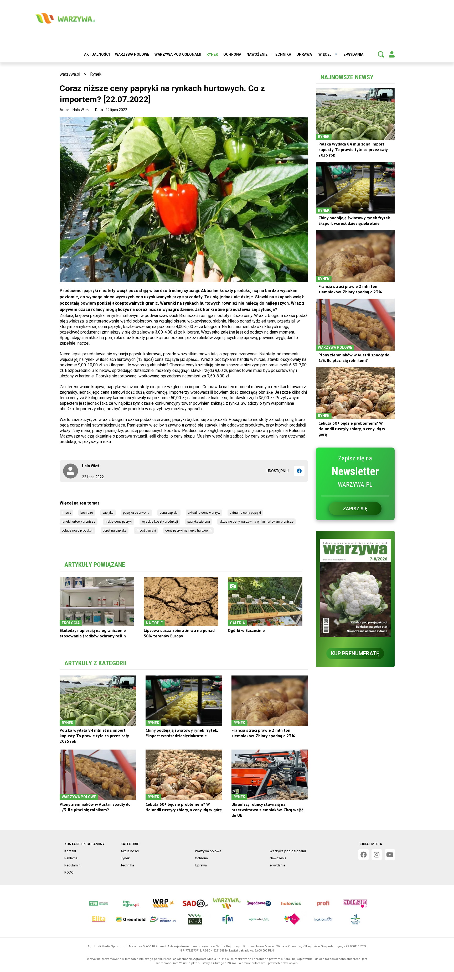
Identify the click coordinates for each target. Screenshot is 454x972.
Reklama (71, 858)
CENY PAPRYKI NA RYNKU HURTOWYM (188, 530)
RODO (69, 872)
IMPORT (66, 512)
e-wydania (353, 54)
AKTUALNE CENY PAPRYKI (245, 512)
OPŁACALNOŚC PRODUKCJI (77, 530)
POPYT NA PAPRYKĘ (114, 530)
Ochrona (232, 54)
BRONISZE (86, 512)
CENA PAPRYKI (168, 512)
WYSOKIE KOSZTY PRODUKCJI (160, 521)
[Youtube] (390, 854)
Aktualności (97, 54)
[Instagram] (377, 854)
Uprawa (304, 54)
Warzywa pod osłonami (177, 54)
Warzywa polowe (132, 54)
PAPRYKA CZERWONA (136, 512)
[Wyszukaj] (381, 54)
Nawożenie (256, 54)
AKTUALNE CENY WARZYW (204, 512)
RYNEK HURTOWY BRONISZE (78, 521)
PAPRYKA (107, 512)
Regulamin (72, 865)
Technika (282, 54)
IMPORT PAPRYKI (146, 530)
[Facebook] (299, 471)
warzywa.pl (70, 74)
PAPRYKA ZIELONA (198, 521)
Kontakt (70, 851)
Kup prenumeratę (355, 653)
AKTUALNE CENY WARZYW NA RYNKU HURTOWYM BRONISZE (256, 521)
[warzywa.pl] (64, 18)
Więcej (325, 54)
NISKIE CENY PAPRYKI (118, 521)
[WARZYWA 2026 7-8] (355, 588)
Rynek (212, 54)
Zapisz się (355, 508)
